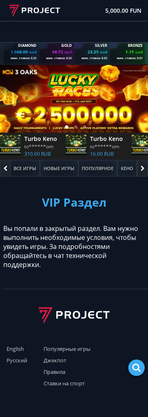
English (15, 348)
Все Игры (25, 168)
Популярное (97, 168)
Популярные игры (67, 348)
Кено (127, 168)
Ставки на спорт (64, 383)
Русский (17, 360)
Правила (54, 372)
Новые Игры (59, 168)
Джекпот (55, 360)
